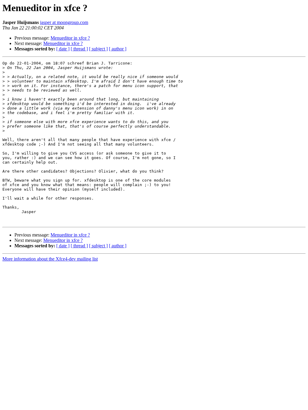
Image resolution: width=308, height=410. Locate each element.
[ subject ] (98, 48)
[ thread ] (79, 48)
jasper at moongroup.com (64, 22)
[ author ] (117, 48)
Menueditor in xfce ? (70, 38)
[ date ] (62, 48)
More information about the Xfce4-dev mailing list (50, 258)
